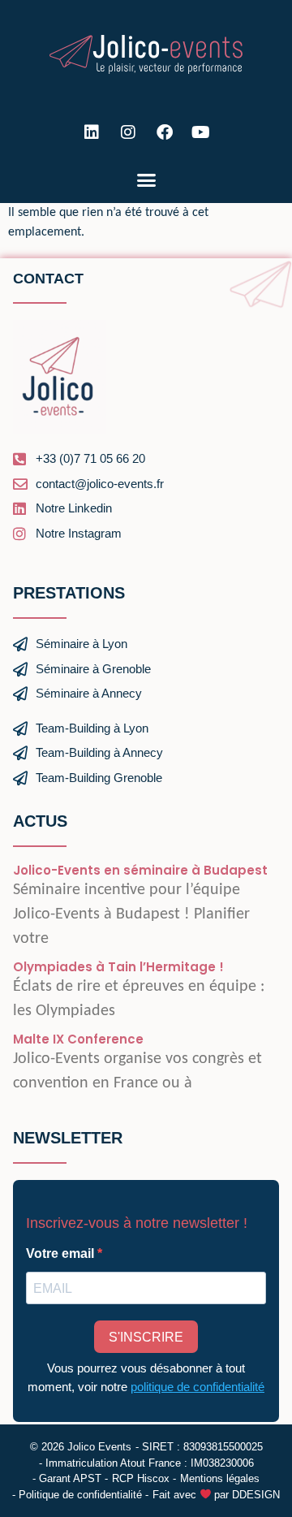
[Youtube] (201, 132)
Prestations (69, 593)
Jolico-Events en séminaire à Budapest (140, 870)
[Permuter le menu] (146, 180)
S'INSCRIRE (146, 1337)
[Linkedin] (91, 132)
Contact (48, 278)
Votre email (61, 1253)
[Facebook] (164, 132)
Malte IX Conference (78, 1039)
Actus (40, 821)
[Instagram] (128, 132)
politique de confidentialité (197, 1387)
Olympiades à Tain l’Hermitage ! (118, 966)
